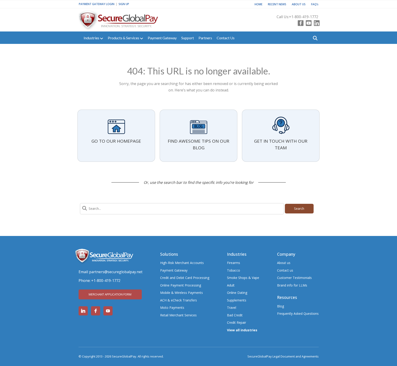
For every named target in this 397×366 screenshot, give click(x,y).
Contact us (285, 270)
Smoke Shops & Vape (243, 277)
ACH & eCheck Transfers (178, 300)
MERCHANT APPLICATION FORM (110, 294)
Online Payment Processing (180, 285)
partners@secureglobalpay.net (115, 271)
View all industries (242, 330)
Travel (231, 307)
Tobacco (233, 270)
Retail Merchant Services (178, 315)
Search (299, 208)
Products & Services (124, 38)
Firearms (233, 263)
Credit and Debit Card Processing (184, 277)
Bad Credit (235, 315)
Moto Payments (172, 307)
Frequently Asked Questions (298, 313)
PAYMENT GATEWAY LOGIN (96, 4)
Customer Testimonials (294, 277)
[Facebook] (299, 22)
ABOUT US (299, 4)
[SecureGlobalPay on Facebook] (95, 310)
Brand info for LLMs (292, 285)
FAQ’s (314, 4)
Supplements (236, 300)
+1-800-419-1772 (303, 16)
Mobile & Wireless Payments (181, 292)
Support (187, 38)
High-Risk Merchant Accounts (182, 263)
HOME (258, 4)
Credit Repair (236, 322)
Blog (280, 306)
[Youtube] (307, 22)
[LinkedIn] (316, 22)
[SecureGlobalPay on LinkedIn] (83, 310)
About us (283, 263)
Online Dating (237, 292)
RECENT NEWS (277, 4)
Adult (231, 285)
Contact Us (226, 38)
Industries (92, 38)
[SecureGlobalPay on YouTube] (108, 310)
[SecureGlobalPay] (126, 17)
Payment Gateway (162, 38)
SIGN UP (124, 4)
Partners (205, 38)
